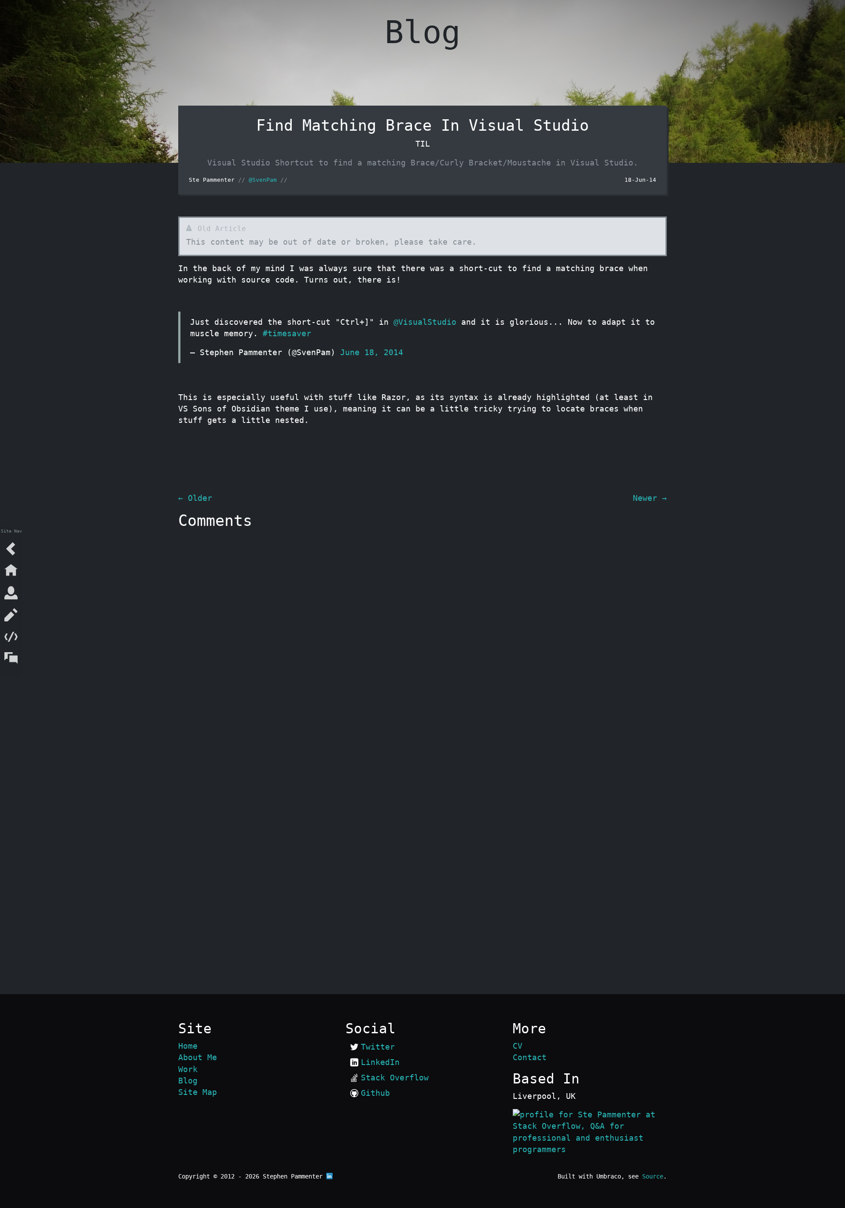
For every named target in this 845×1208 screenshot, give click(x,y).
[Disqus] (422, 643)
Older (195, 498)
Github (375, 1093)
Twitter (378, 1047)
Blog (188, 1080)
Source (652, 1176)
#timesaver (287, 333)
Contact (530, 1057)
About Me (197, 1057)
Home (188, 1046)
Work (188, 1069)
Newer (650, 498)
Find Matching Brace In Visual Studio (422, 125)
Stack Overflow (395, 1077)
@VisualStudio (424, 322)
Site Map (197, 1092)
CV (517, 1046)
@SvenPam (263, 179)
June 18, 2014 (371, 352)
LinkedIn (380, 1062)
